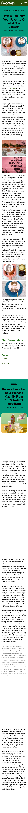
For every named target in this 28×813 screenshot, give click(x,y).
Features (15, 11)
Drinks (7, 11)
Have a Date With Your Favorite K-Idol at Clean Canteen (14, 21)
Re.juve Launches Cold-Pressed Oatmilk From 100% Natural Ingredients (14, 397)
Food (22, 11)
